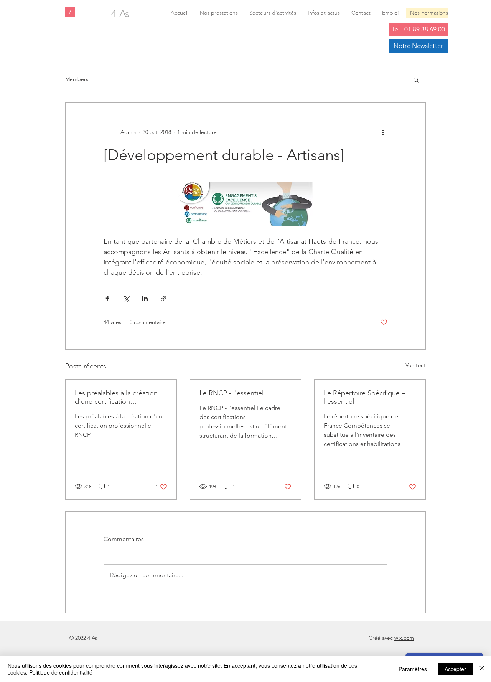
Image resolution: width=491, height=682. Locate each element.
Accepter (455, 669)
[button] (416, 79)
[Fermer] (481, 669)
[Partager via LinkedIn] (144, 298)
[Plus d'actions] (382, 132)
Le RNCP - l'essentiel (231, 393)
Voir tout (415, 365)
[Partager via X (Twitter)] (126, 298)
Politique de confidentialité (60, 672)
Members (76, 79)
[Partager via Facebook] (107, 298)
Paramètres (413, 669)
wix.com (404, 637)
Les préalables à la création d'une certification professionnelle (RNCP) (116, 397)
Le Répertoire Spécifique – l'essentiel (364, 397)
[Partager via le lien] (163, 298)
